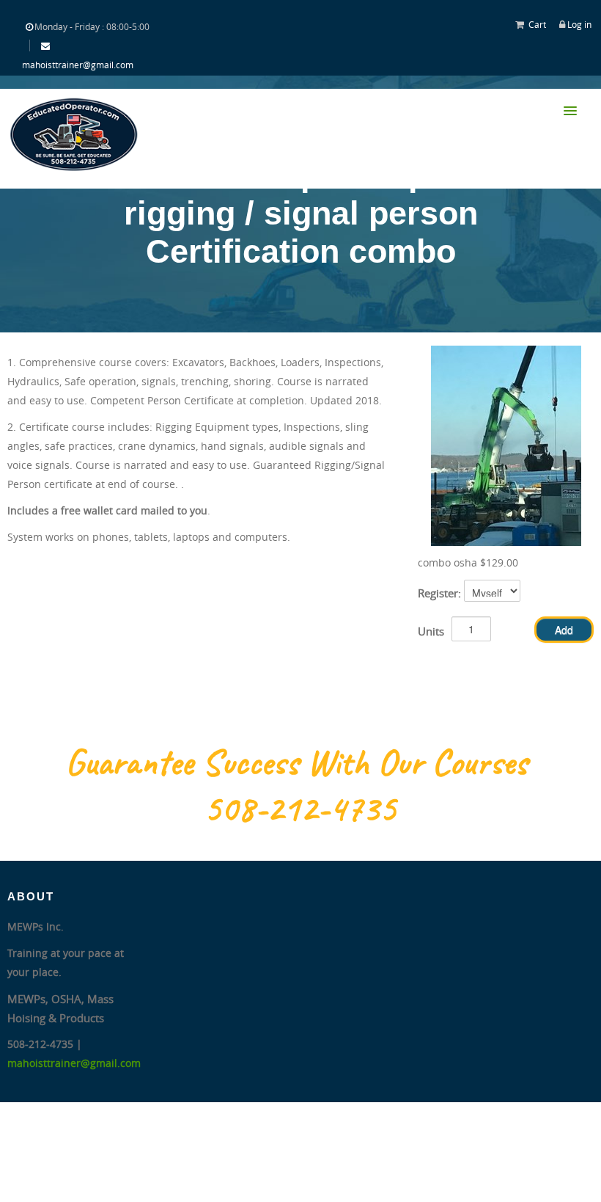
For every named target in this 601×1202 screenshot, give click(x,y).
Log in (579, 24)
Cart (537, 24)
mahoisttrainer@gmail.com (77, 64)
